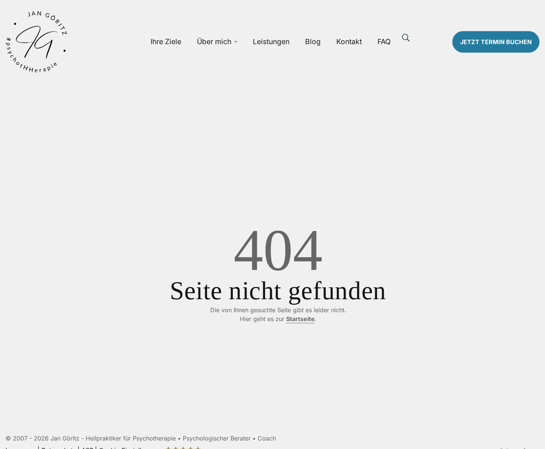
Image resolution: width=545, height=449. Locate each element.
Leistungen (271, 41)
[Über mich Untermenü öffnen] (236, 42)
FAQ (384, 41)
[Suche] (406, 37)
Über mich (214, 41)
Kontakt (349, 41)
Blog (313, 41)
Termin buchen (496, 42)
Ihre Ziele (166, 41)
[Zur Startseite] (68, 41)
